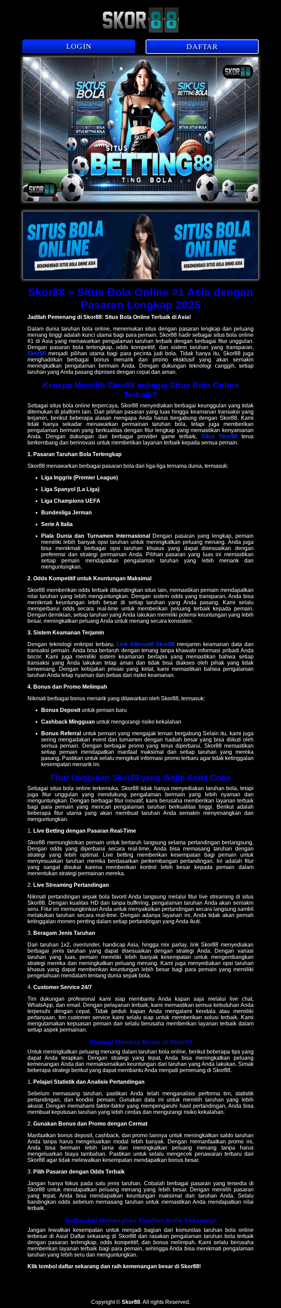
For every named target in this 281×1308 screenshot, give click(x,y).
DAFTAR (202, 46)
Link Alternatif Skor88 (145, 644)
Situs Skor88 (219, 436)
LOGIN (78, 46)
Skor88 (36, 353)
